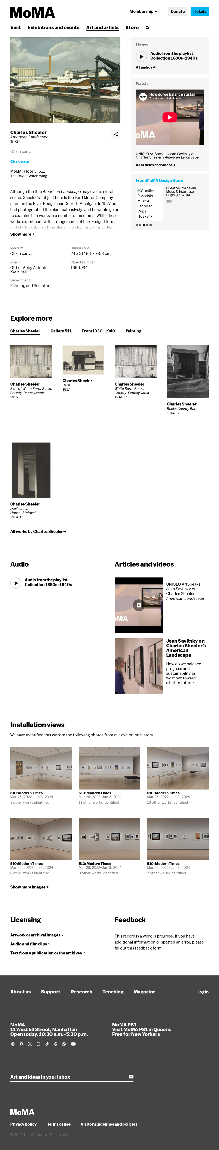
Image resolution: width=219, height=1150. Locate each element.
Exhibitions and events (53, 27)
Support (50, 991)
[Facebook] (21, 1044)
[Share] (115, 134)
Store (132, 27)
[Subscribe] (131, 1076)
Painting (134, 331)
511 (42, 171)
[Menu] (147, 27)
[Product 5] (150, 225)
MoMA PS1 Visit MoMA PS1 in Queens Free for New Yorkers (141, 1029)
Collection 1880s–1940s (173, 58)
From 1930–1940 (98, 331)
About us (20, 991)
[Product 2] (140, 225)
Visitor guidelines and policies (109, 1124)
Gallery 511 (61, 331)
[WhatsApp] (64, 1044)
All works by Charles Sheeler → (38, 531)
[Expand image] (65, 80)
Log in (203, 992)
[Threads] (38, 1044)
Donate (178, 11)
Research (81, 991)
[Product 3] (144, 225)
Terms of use (59, 1124)
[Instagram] (12, 1044)
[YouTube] (73, 1044)
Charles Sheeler (28, 132)
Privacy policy (23, 1124)
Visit (15, 27)
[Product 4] (147, 225)
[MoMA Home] (32, 12)
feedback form (148, 948)
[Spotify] (55, 1044)
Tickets (200, 11)
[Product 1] (137, 225)
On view (19, 161)
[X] (30, 1044)
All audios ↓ (145, 67)
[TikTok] (47, 1044)
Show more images (28, 887)
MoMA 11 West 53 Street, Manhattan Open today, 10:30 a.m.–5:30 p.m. (49, 1029)
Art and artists (102, 27)
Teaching (112, 991)
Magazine (145, 991)
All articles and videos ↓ (156, 165)
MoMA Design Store (164, 180)
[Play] (141, 56)
